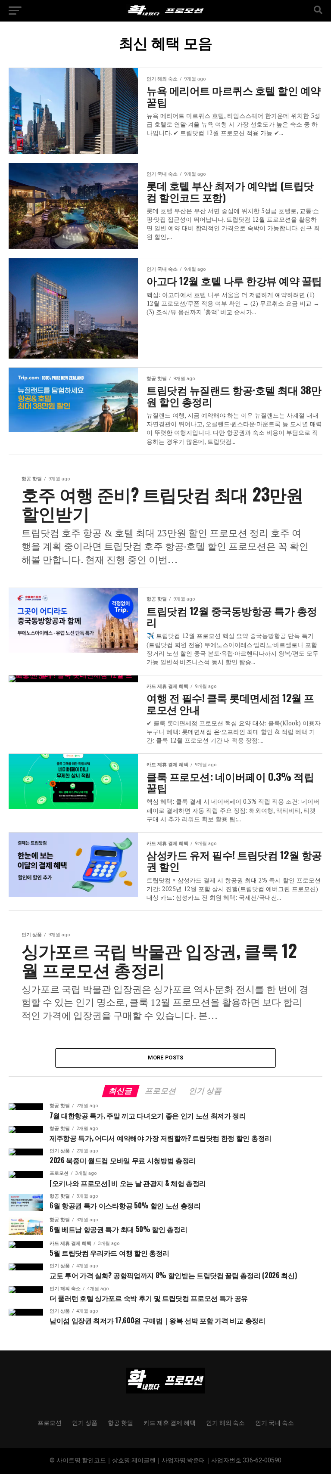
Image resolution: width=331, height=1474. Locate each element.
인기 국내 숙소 (274, 1422)
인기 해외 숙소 (225, 1422)
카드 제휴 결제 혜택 (170, 1422)
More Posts (166, 1057)
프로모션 (49, 1422)
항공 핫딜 (120, 1422)
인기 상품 (84, 1422)
